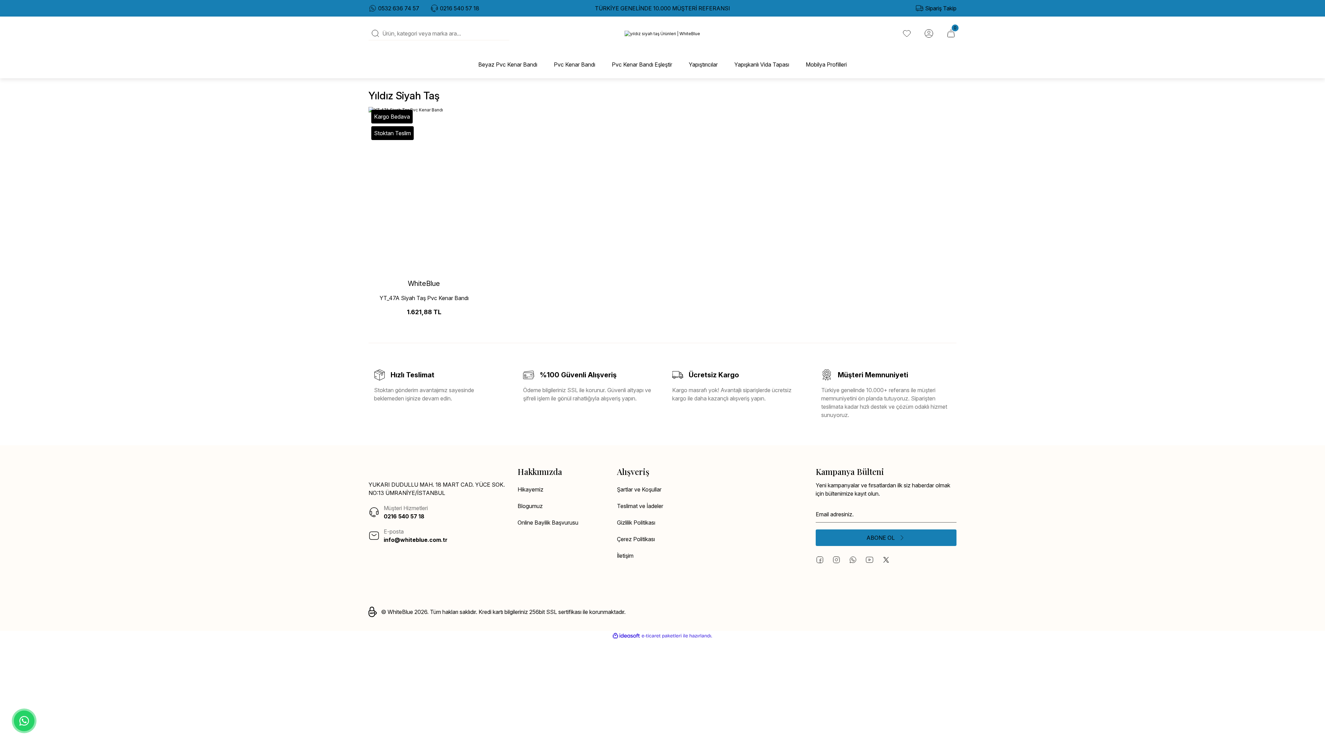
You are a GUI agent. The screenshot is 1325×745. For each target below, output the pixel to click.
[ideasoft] (626, 636)
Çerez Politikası (636, 539)
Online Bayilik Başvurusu (548, 522)
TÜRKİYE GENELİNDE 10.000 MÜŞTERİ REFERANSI (662, 8)
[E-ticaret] (661, 636)
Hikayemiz (530, 489)
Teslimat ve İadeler (640, 506)
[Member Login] (928, 33)
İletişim (625, 555)
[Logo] (662, 33)
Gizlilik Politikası (636, 522)
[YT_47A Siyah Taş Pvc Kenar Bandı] (424, 190)
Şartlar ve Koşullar (639, 489)
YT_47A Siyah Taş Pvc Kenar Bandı (424, 298)
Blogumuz (530, 506)
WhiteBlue (424, 283)
